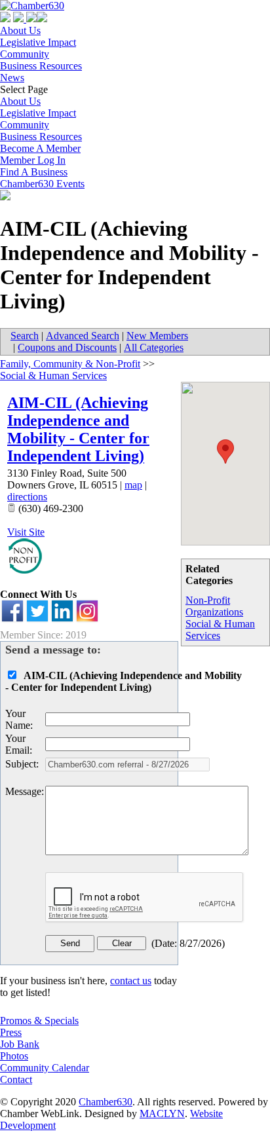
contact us (130, 980)
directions (27, 496)
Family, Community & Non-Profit (70, 363)
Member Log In (33, 160)
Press (11, 1032)
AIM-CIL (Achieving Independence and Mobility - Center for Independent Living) (78, 429)
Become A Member (40, 148)
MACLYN (162, 1113)
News (12, 77)
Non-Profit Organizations (214, 606)
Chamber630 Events (42, 183)
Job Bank (19, 1044)
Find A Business (34, 171)
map (133, 484)
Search (24, 335)
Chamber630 (105, 1101)
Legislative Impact (38, 42)
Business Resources (41, 65)
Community (24, 54)
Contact (16, 1079)
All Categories (153, 347)
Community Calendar (44, 1067)
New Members (157, 335)
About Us (20, 30)
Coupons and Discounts (67, 347)
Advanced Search (82, 335)
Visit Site (26, 532)
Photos (14, 1055)
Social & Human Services (53, 375)
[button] (225, 451)
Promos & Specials (39, 1020)
